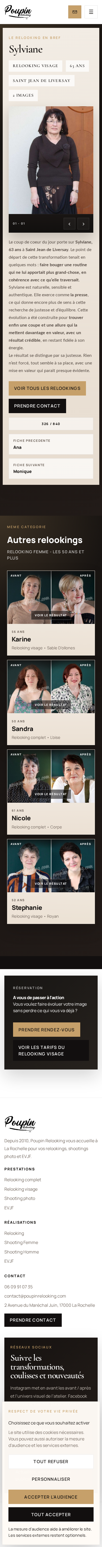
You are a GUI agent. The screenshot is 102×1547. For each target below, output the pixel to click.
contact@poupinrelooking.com (35, 1296)
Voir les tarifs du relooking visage (41, 1050)
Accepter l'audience (51, 1497)
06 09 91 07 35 (18, 1287)
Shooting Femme (21, 1242)
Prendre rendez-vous (46, 1030)
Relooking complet (22, 1180)
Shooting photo (19, 1198)
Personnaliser (51, 1479)
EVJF (9, 1208)
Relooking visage (21, 1189)
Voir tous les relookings (47, 388)
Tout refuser (50, 1461)
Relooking (14, 1233)
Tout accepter (51, 1515)
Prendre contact (37, 406)
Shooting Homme (21, 1252)
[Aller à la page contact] (74, 11)
